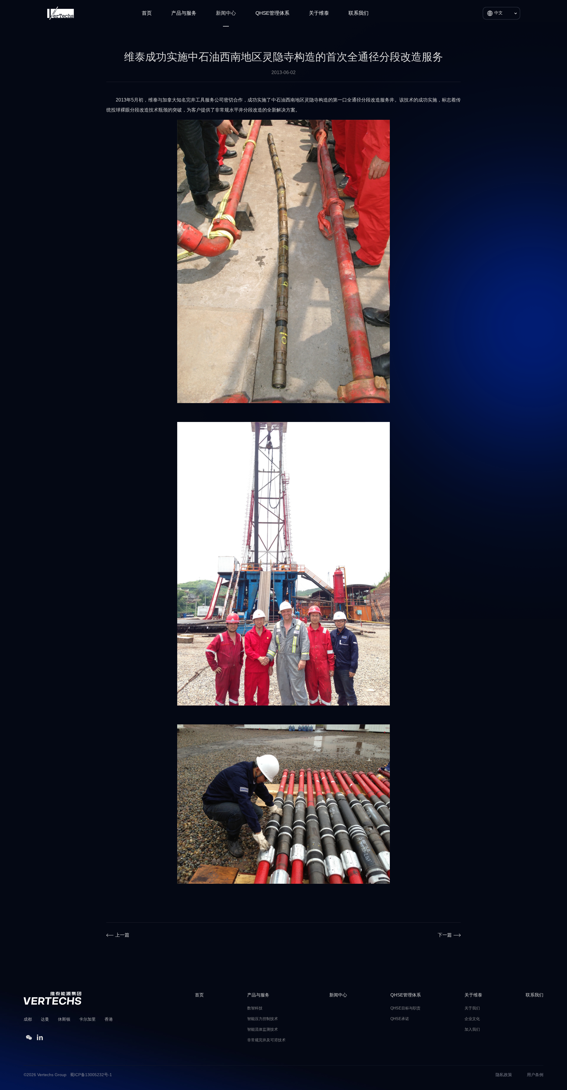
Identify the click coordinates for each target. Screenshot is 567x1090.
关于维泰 (319, 13)
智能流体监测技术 (262, 1030)
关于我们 (472, 1008)
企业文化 (472, 1019)
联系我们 (358, 13)
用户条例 (535, 1075)
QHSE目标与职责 (405, 1008)
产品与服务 (183, 13)
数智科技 (255, 1008)
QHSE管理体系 (272, 13)
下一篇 (445, 935)
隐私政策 (504, 1075)
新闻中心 (226, 13)
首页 (147, 13)
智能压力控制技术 (262, 1019)
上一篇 (122, 935)
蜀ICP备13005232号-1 (91, 1075)
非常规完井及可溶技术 (266, 1040)
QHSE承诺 (399, 1019)
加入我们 (472, 1030)
